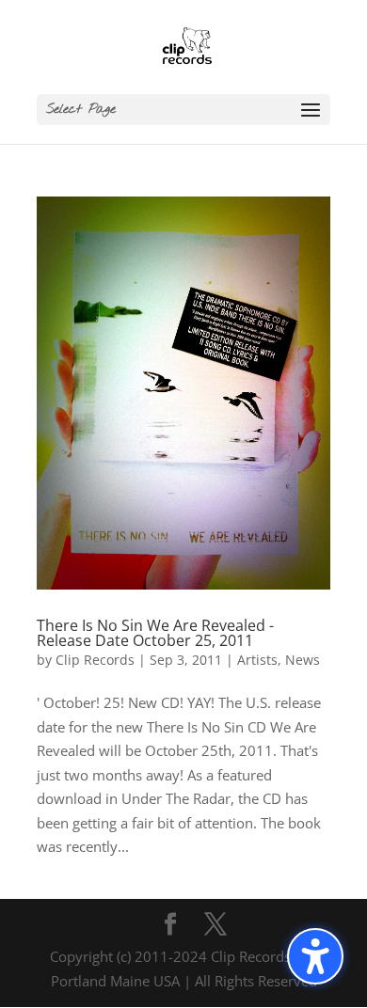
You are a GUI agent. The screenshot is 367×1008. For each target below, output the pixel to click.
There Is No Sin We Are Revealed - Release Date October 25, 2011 (155, 633)
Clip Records (95, 660)
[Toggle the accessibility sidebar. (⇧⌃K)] (315, 956)
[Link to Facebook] (170, 925)
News (302, 660)
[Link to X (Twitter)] (215, 925)
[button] (183, 109)
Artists (257, 660)
